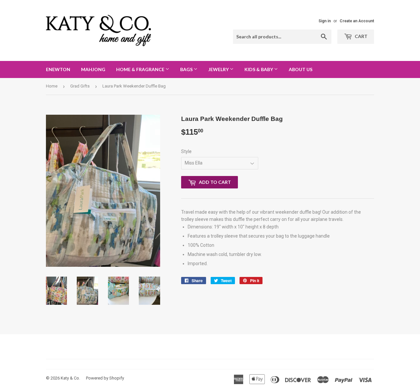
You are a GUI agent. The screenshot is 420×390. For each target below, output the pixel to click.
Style (186, 151)
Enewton (58, 69)
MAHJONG (93, 69)
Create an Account (357, 21)
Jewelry (219, 69)
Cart (361, 36)
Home (51, 86)
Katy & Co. (70, 378)
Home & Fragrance (140, 69)
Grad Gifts (80, 86)
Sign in (325, 21)
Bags (187, 69)
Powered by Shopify (105, 378)
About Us (300, 69)
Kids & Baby (259, 69)
